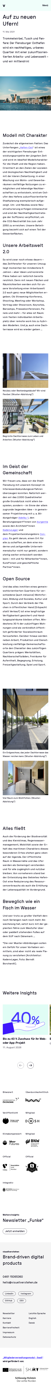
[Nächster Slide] (30, 1065)
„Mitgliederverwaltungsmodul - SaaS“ (23, 1358)
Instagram (26, 1294)
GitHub (8, 1301)
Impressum (8, 1332)
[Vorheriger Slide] (20, 1065)
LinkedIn (9, 1294)
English (32, 1318)
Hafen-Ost (26, 147)
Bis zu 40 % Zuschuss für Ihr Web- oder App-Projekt (24, 1041)
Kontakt (7, 1323)
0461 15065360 (13, 1276)
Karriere (7, 1318)
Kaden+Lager (10, 530)
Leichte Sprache (37, 1313)
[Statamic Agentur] (34, 1167)
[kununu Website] (34, 1100)
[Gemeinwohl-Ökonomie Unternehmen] (11, 1100)
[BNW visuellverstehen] (34, 1143)
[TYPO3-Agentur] (11, 1167)
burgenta (42, 522)
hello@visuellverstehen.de (20, 1282)
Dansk (32, 1323)
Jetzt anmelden (15, 1231)
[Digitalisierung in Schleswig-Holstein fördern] (34, 1121)
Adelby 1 (23, 518)
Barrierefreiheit (11, 1328)
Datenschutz (9, 1337)
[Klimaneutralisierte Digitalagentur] (11, 1143)
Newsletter (9, 1313)
